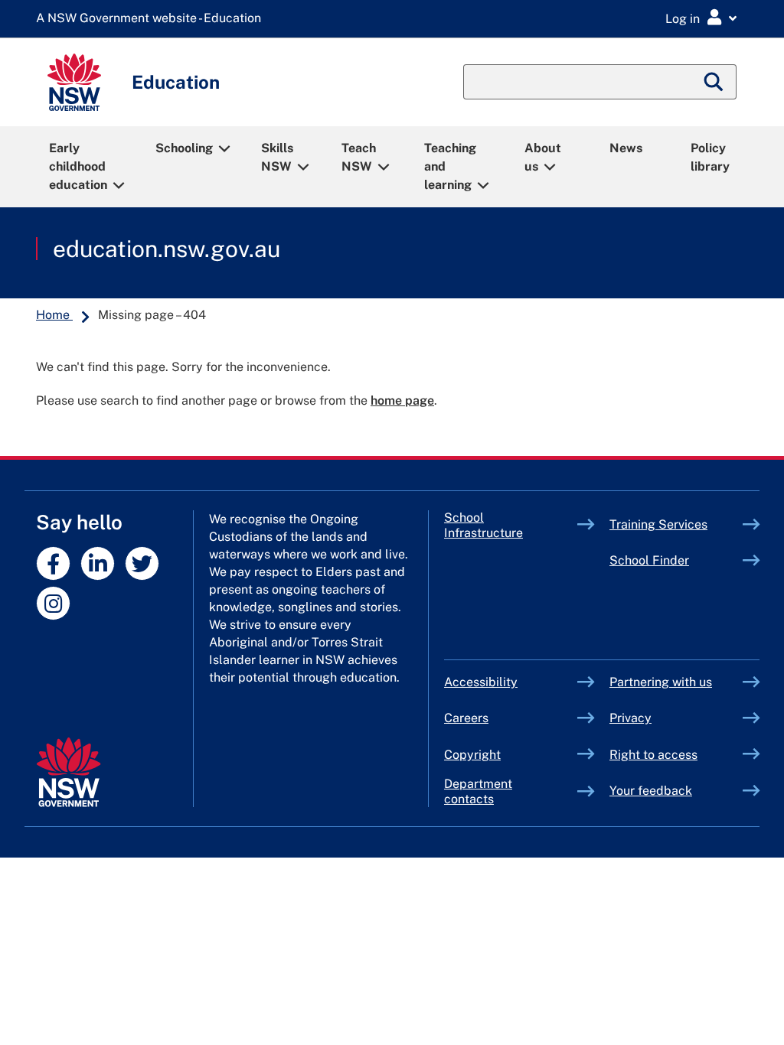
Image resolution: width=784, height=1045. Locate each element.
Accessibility (481, 682)
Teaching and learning (450, 166)
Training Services (676, 524)
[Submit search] (714, 81)
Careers (466, 718)
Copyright (472, 754)
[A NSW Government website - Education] (152, 19)
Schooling (184, 148)
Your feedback (650, 790)
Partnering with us (660, 682)
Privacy (630, 718)
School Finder (649, 560)
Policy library (710, 157)
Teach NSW (358, 157)
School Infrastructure (510, 525)
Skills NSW (277, 157)
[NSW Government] (68, 772)
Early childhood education (78, 166)
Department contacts (478, 791)
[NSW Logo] (74, 82)
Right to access (653, 754)
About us (542, 157)
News (625, 148)
